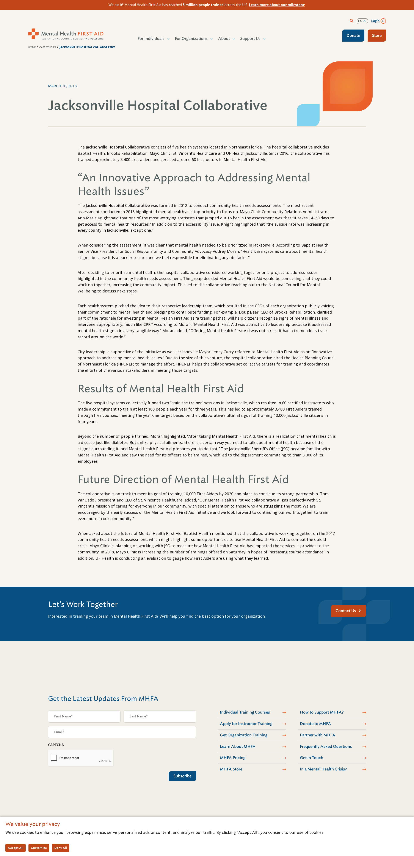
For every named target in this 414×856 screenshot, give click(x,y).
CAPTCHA (56, 744)
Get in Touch (311, 757)
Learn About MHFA (238, 746)
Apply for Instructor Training (246, 723)
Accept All (15, 848)
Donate (353, 35)
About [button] (224, 38)
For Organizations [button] (191, 38)
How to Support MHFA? (322, 712)
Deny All (60, 848)
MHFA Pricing (232, 757)
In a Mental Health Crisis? (323, 769)
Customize (39, 848)
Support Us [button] (250, 38)
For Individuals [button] (151, 38)
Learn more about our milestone (277, 4)
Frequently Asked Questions (326, 746)
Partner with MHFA (317, 735)
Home (32, 47)
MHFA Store (231, 769)
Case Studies (47, 47)
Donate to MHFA (315, 723)
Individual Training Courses (245, 712)
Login (375, 21)
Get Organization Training (243, 735)
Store (377, 35)
